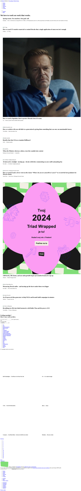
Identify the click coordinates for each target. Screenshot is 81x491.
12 (3, 452)
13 (3, 453)
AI (3, 324)
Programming (5, 344)
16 (3, 456)
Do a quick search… (15, 319)
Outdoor (4, 338)
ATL (4, 325)
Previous (2, 438)
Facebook (5, 483)
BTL (4, 329)
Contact (4, 8)
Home (4, 2)
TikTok (4, 487)
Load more (2, 460)
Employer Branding (6, 333)
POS (4, 340)
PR (3, 341)
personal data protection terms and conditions (41, 467)
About (4, 4)
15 (3, 455)
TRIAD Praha (16, 0)
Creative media (5, 332)
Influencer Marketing (7, 335)
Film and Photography (7, 334)
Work (4, 5)
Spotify (4, 485)
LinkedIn (4, 486)
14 (3, 454)
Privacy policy (5, 480)
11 (3, 451)
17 (3, 457)
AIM (4, 7)
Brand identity (5, 328)
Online (4, 337)
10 (3, 450)
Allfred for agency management (30, 466)
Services (4, 6)
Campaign (5, 330)
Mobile (4, 336)
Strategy (4, 346)
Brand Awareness (6, 326)
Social (4, 345)
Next (1, 459)
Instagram (5, 482)
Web (4, 347)
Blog (4, 12)
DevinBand (11, 0)
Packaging (5, 339)
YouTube (4, 484)
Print (4, 342)
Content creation (6, 331)
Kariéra (4, 11)
